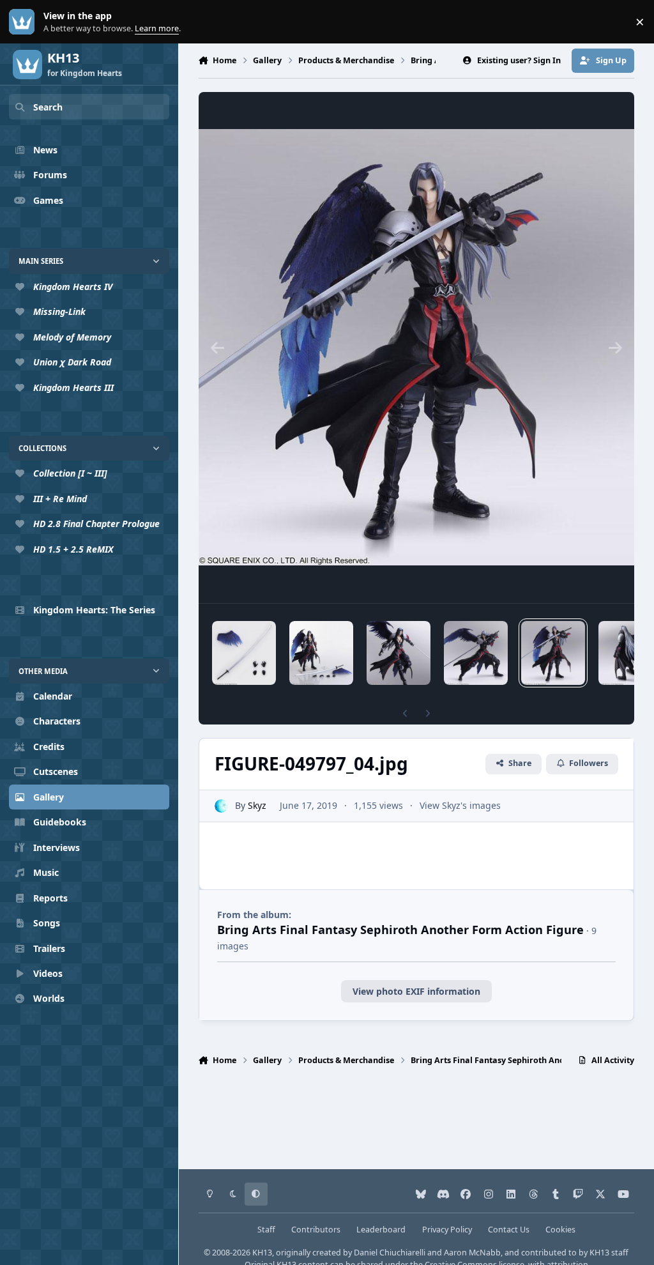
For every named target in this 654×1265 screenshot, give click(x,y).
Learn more (24, 22)
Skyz (257, 805)
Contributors (315, 1229)
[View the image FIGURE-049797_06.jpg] (398, 653)
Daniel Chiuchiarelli (389, 1252)
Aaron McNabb (472, 1252)
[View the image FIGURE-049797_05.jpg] (476, 653)
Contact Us (508, 1229)
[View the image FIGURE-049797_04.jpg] (553, 653)
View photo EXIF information (416, 991)
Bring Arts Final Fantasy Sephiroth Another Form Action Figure (400, 929)
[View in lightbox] (417, 347)
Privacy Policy (447, 1229)
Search (48, 107)
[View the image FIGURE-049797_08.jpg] (244, 653)
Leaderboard (381, 1229)
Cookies (560, 1229)
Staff (266, 1229)
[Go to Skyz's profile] (221, 806)
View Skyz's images (460, 805)
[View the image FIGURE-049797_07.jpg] (321, 653)
